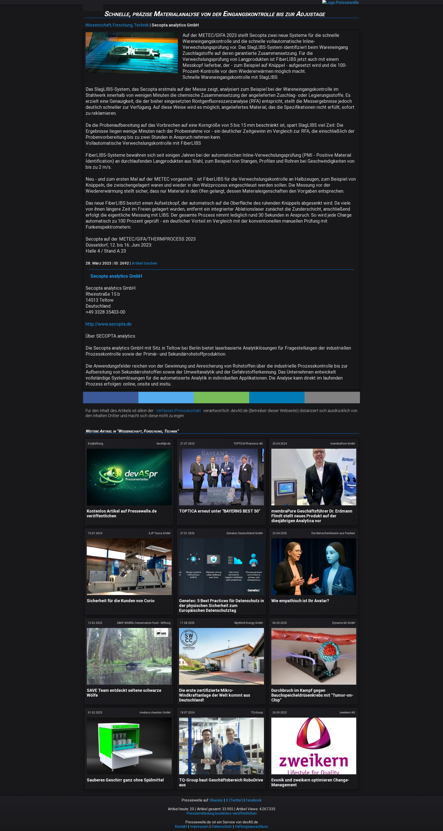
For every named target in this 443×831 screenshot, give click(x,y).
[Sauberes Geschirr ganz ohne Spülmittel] (129, 775)
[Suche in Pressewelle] (98, 5)
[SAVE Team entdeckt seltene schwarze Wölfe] (129, 685)
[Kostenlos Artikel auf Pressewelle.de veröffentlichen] (129, 506)
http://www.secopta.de (109, 324)
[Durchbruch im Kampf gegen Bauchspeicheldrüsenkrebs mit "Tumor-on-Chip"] (313, 685)
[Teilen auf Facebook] (110, 397)
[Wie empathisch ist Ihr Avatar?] (313, 595)
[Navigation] (88, 5)
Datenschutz (222, 826)
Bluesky (216, 800)
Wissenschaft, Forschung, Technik (117, 25)
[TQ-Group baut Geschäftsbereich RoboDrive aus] (221, 775)
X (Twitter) (234, 800)
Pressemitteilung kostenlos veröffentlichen (221, 813)
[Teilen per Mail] (332, 397)
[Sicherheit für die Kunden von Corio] (129, 595)
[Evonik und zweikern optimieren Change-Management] (313, 775)
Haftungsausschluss (251, 826)
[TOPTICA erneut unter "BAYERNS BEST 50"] (221, 506)
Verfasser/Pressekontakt (178, 410)
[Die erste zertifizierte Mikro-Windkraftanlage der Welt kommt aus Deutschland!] (221, 685)
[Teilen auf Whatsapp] (221, 397)
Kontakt (181, 826)
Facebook (254, 800)
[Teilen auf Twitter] (166, 397)
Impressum (199, 826)
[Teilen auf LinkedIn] (277, 397)
